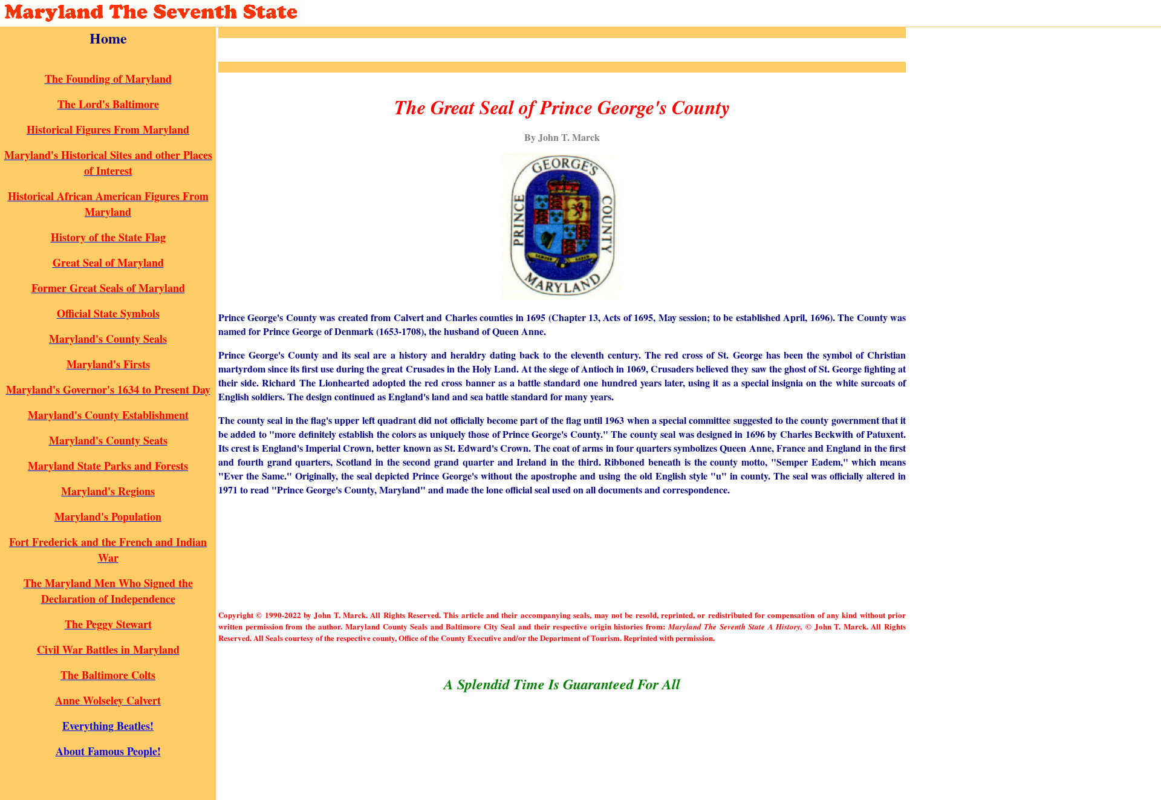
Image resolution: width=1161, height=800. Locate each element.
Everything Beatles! (108, 725)
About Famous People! (108, 751)
